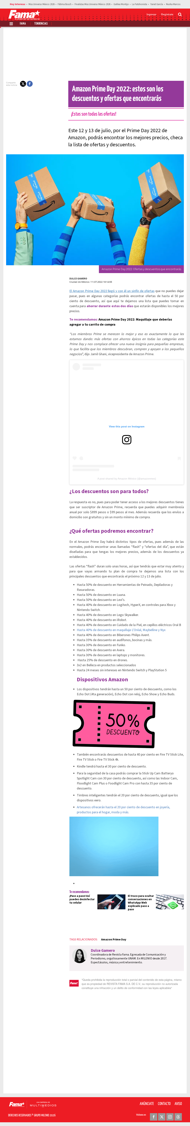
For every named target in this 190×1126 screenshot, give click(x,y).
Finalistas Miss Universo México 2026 (92, 4)
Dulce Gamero (78, 278)
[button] (23, 84)
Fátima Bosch (64, 4)
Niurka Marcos (173, 4)
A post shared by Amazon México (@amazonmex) (126, 478)
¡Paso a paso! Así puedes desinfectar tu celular (82, 899)
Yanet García (156, 4)
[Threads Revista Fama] (178, 1117)
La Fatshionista (139, 4)
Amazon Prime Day (113, 939)
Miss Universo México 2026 (42, 4)
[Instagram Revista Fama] (170, 1117)
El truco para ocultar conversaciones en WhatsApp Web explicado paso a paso (141, 902)
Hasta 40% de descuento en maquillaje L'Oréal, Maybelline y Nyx (121, 630)
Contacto (164, 1104)
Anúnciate (147, 1104)
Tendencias (41, 23)
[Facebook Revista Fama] (153, 1117)
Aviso (178, 1104)
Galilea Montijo (121, 4)
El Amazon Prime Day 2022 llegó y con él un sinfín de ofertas (112, 291)
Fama (23, 23)
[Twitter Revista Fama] (162, 1117)
